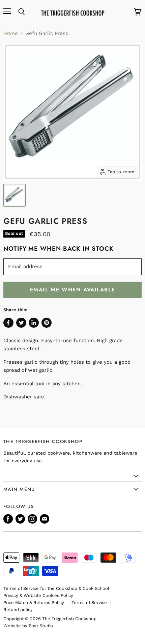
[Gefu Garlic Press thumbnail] (14, 195)
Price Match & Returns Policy (33, 602)
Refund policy (18, 609)
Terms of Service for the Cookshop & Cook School (56, 588)
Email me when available (72, 289)
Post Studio (41, 625)
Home (10, 33)
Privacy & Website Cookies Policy (38, 595)
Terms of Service (89, 602)
